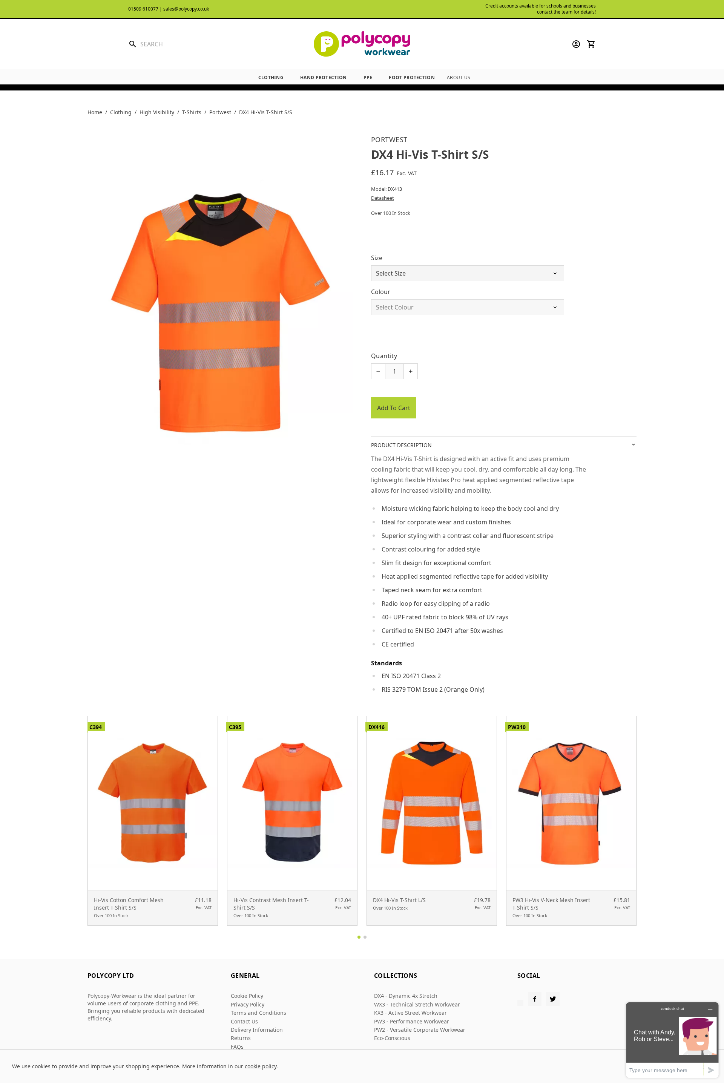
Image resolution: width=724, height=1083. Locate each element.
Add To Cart (393, 408)
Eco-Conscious (392, 1038)
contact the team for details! (566, 12)
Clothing (271, 77)
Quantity (384, 356)
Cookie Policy (247, 995)
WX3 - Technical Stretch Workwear (417, 1004)
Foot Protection (412, 77)
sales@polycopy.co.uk (186, 9)
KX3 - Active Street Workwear (410, 1012)
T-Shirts (191, 112)
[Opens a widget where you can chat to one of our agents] (672, 1039)
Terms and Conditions (258, 1012)
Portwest (220, 112)
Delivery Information (257, 1029)
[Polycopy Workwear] (362, 44)
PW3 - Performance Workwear (411, 1021)
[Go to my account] (576, 44)
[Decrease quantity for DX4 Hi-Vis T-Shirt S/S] (378, 371)
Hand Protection (323, 77)
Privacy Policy (247, 1004)
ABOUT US (458, 77)
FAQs (237, 1046)
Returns (241, 1038)
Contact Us (244, 1021)
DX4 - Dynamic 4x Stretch (405, 995)
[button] (358, 937)
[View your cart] (591, 44)
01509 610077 (143, 9)
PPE (368, 77)
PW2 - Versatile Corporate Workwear (419, 1029)
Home (94, 112)
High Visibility (157, 112)
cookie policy (260, 1066)
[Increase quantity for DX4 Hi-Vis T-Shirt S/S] (410, 371)
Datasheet (382, 198)
